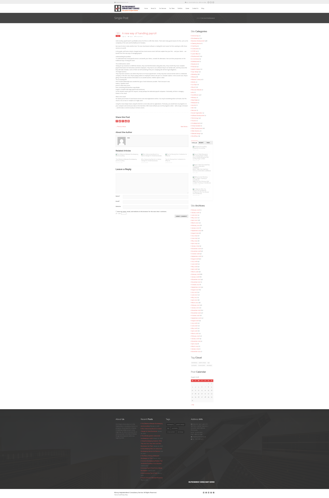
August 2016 (195, 320)
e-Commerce (195, 59)
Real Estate (195, 100)
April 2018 (194, 269)
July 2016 (194, 323)
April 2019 (194, 243)
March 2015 (195, 346)
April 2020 (194, 220)
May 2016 (194, 328)
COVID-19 (194, 51)
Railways (194, 97)
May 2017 (194, 297)
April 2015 (194, 343)
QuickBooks (195, 95)
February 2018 (196, 274)
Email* (118, 201)
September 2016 (196, 318)
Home (146, 8)
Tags (208, 142)
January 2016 (195, 338)
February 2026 (196, 210)
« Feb (192, 404)
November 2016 (196, 313)
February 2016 (196, 336)
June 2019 (194, 238)
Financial (194, 66)
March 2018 (195, 271)
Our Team (172, 8)
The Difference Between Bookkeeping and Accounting (126, 160)
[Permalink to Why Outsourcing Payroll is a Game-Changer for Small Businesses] (152, 155)
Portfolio (180, 8)
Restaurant (194, 102)
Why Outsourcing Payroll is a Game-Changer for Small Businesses (151, 160)
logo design (195, 71)
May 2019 (194, 241)
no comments (139, 36)
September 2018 (196, 256)
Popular (194, 142)
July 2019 (194, 235)
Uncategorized (196, 123)
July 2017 (194, 292)
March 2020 (195, 223)
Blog (202, 8)
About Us (153, 8)
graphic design (196, 69)
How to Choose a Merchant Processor (152, 477)
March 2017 (195, 302)
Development (195, 56)
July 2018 (194, 261)
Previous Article (121, 126)
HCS (125, 36)
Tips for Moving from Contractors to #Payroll (175, 160)
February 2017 (196, 305)
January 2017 (195, 307)
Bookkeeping (195, 38)
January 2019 (195, 246)
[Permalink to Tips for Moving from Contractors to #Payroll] (176, 155)
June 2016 (194, 325)
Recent (201, 142)
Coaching (194, 46)
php (193, 92)
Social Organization (197, 113)
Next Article (184, 126)
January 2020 (195, 228)
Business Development (198, 41)
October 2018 (195, 253)
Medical (194, 77)
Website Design (196, 133)
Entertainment (195, 61)
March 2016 (195, 333)
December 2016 (196, 310)
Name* (118, 196)
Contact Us (195, 8)
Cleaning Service (196, 43)
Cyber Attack (195, 53)
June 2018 (194, 264)
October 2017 (195, 284)
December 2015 (196, 341)
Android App (195, 35)
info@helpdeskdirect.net (121, 2)
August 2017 (195, 289)
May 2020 (194, 217)
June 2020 (195, 215)
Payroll (131, 36)
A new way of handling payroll (139, 33)
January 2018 (195, 277)
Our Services (162, 8)
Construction (195, 48)
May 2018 (194, 266)
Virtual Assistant (196, 125)
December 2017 (196, 279)
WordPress (195, 136)
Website (118, 206)
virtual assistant (201, 365)
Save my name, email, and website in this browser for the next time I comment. (142, 211)
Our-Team (194, 84)
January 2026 (195, 212)
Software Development (198, 115)
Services (194, 110)
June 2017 (194, 295)
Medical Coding (196, 79)
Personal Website (196, 89)
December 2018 (196, 248)
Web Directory (196, 131)
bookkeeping (194, 362)
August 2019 (195, 233)
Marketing (194, 74)
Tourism (194, 120)
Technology (195, 118)
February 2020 (196, 225)
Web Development (197, 128)
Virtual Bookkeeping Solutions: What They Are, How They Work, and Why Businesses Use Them (151, 443)
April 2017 (194, 300)
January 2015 (195, 349)
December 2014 (196, 351)
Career (187, 8)
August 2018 (195, 259)
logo (208, 362)
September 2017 (196, 287)
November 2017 (196, 282)
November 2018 (196, 251)
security (194, 105)
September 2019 (196, 230)
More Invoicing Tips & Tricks (149, 473)
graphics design (202, 362)
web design (209, 365)
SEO (193, 107)
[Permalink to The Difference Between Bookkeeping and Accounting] (127, 155)
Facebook (194, 64)
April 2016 (194, 331)
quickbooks (194, 365)
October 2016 (195, 315)
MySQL (194, 82)
